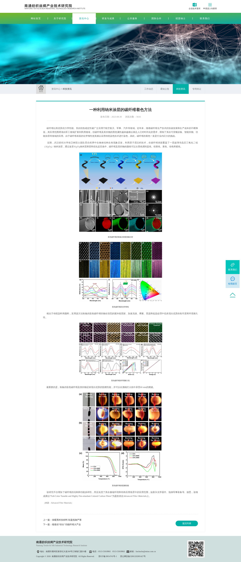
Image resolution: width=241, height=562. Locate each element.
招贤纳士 (181, 18)
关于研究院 (60, 18)
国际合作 (156, 18)
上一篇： (62, 520)
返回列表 (186, 523)
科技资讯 (180, 89)
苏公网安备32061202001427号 (133, 556)
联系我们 (205, 18)
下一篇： (62, 524)
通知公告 (164, 89)
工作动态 (148, 89)
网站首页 (36, 18)
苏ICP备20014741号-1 (107, 556)
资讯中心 (84, 18)
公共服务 (132, 18)
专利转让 (196, 89)
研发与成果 (108, 18)
